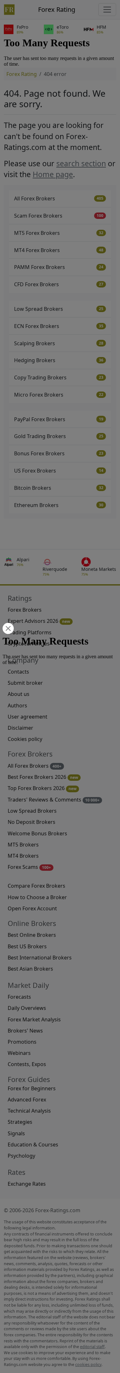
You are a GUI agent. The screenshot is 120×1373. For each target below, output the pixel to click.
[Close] (7, 629)
